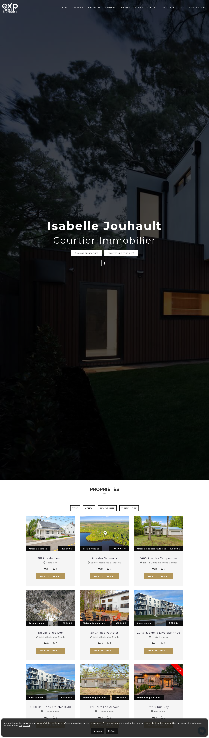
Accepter (98, 731)
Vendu (89, 508)
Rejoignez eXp (169, 7)
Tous (75, 508)
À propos (77, 7)
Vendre (124, 7)
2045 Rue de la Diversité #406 (158, 632)
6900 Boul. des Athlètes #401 (50, 707)
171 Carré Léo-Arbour (104, 707)
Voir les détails (49, 576)
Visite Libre (129, 508)
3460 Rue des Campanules (159, 558)
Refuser (112, 731)
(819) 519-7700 (197, 7)
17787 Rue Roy (158, 707)
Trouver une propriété (121, 253)
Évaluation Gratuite (86, 253)
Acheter (109, 7)
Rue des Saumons (104, 558)
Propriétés (93, 7)
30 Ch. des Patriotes (104, 632)
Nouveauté (107, 508)
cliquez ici (24, 725)
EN (182, 7)
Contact (152, 7)
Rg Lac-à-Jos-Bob (50, 632)
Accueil (63, 7)
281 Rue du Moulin (50, 558)
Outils (137, 7)
